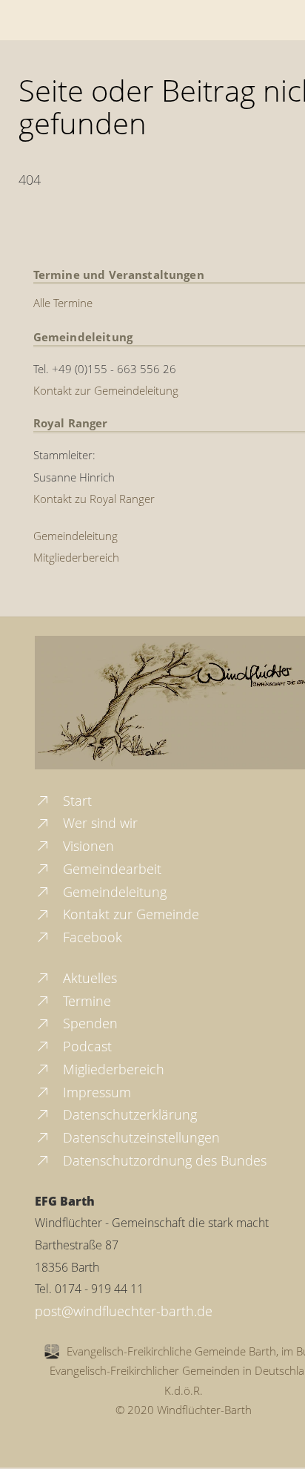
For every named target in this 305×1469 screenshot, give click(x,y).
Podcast (85, 1046)
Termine (85, 1001)
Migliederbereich (111, 1069)
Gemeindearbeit (110, 869)
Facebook (90, 937)
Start (75, 800)
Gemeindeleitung (75, 535)
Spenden (88, 1023)
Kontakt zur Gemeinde (129, 914)
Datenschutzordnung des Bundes (163, 1160)
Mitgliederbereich (76, 557)
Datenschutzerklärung (128, 1114)
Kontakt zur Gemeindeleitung (105, 390)
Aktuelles (88, 978)
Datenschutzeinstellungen (139, 1137)
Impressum (95, 1092)
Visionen (86, 846)
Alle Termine (63, 302)
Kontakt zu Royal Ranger (94, 498)
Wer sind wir (98, 823)
